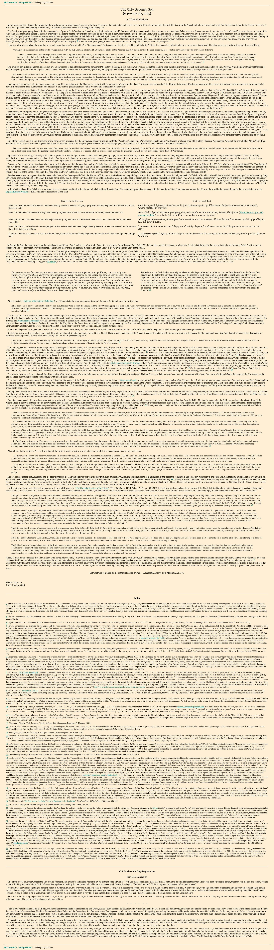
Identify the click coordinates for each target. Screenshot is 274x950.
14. (7, 732)
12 (119, 342)
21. (7, 804)
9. (6, 698)
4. (6, 626)
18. (7, 758)
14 (237, 355)
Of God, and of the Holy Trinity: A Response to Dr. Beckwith (50, 801)
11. (7, 715)
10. (7, 707)
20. (7, 801)
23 (252, 505)
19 (133, 396)
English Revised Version (17, 191)
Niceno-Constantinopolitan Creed (190, 707)
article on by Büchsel (125, 363)
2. (6, 617)
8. (6, 690)
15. (7, 736)
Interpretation (25, 2)
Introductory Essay (20, 843)
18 (253, 393)
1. (6, 603)
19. (7, 788)
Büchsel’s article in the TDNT (153, 638)
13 (147, 352)
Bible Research (10, 2)
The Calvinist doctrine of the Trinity (92, 488)
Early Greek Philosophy (28, 672)
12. (7, 723)
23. (7, 821)
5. (6, 649)
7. (6, 672)
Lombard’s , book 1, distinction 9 (100, 775)
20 (146, 405)
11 (27, 310)
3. (6, 622)
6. (6, 657)
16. (7, 744)
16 (189, 367)
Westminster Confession (28, 320)
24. (7, 848)
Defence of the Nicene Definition (39, 301)
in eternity (51, 261)
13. (7, 726)
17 (232, 370)
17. (7, 755)
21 (210, 446)
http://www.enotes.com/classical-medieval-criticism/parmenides (119, 687)
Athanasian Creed (127, 380)
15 (128, 357)
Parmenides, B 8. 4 (30, 690)
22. (7, 808)
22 (172, 479)
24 (254, 559)
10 (150, 290)
